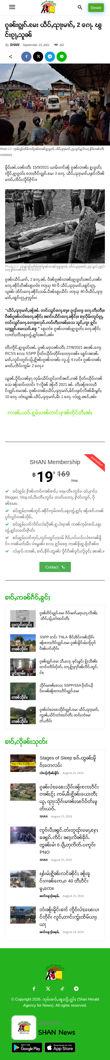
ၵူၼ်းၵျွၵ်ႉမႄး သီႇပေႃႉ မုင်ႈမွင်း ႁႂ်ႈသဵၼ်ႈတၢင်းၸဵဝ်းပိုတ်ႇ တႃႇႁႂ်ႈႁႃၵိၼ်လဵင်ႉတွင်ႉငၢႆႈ (69, 667)
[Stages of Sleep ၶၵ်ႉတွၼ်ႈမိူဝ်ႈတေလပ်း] (23, 763)
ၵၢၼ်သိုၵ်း (20, 649)
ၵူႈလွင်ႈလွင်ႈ (22, 624)
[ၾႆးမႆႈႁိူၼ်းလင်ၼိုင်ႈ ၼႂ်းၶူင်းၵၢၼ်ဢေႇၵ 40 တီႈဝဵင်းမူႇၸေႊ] (23, 879)
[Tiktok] (62, 989)
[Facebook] (26, 57)
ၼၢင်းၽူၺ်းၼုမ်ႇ (49, 895)
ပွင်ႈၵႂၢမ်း (19, 673)
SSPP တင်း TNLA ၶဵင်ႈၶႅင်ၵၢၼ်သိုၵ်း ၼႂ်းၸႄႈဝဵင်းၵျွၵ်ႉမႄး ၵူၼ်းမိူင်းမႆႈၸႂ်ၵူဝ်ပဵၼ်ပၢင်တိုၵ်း (68, 643)
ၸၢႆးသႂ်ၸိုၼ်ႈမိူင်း (49, 772)
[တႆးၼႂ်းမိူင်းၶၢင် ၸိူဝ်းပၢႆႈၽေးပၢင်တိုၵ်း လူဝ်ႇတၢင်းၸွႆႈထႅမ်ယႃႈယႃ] (23, 915)
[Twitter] (48, 989)
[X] (38, 57)
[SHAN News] (55, 7)
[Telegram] (50, 57)
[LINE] (62, 57)
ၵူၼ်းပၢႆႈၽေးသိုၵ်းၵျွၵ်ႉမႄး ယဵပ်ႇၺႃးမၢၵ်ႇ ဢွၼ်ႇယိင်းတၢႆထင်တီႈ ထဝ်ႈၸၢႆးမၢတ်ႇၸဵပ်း (69, 715)
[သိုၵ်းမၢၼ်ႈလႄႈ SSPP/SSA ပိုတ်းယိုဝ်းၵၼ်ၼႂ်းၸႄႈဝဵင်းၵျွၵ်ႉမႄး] (23, 691)
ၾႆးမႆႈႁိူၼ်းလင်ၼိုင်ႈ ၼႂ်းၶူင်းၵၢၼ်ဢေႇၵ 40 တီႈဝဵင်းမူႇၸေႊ (65, 881)
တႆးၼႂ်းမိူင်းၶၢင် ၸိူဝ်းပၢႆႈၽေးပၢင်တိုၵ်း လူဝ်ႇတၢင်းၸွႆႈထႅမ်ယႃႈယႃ (69, 917)
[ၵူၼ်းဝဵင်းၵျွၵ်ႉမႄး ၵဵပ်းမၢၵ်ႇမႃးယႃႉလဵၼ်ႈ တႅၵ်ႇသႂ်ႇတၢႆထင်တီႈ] (23, 618)
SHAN (14, 45)
